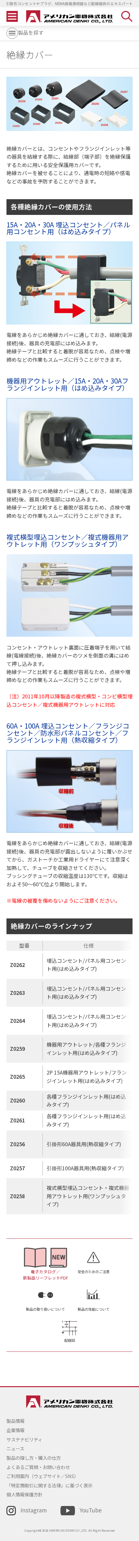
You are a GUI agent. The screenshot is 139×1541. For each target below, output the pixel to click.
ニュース (15, 1448)
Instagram (33, 1510)
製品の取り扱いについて (45, 1309)
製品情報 (15, 1420)
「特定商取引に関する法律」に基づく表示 (49, 1485)
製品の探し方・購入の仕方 (33, 1457)
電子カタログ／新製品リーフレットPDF (45, 1274)
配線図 (69, 1340)
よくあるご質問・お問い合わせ (38, 1467)
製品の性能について (94, 1309)
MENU (12, 16)
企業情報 (15, 1430)
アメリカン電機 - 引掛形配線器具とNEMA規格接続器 (69, 16)
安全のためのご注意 (94, 1271)
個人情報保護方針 (24, 1494)
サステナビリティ (24, 1439)
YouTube (91, 1510)
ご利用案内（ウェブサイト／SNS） (42, 1476)
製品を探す (31, 32)
